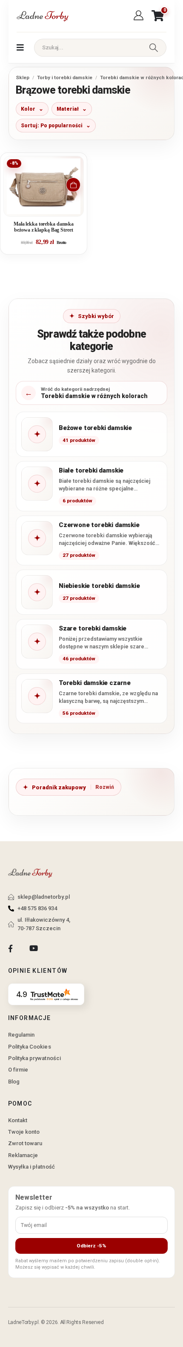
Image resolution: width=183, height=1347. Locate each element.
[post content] (43, 186)
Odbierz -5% (91, 1246)
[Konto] (140, 15)
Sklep (22, 77)
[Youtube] (33, 948)
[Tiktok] (57, 948)
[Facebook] (10, 948)
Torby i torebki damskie (64, 77)
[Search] (153, 47)
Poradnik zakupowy (59, 787)
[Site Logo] (42, 16)
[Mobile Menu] (20, 47)
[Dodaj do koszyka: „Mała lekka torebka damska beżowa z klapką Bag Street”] (73, 185)
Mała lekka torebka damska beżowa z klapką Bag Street (44, 227)
